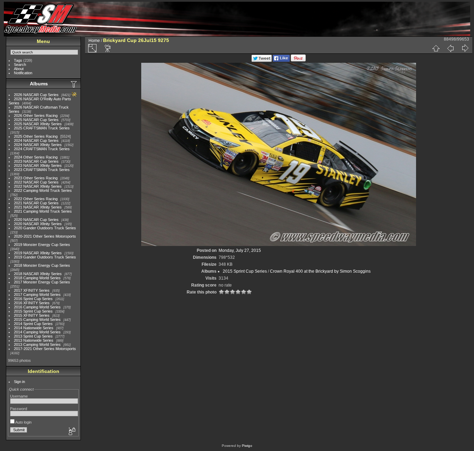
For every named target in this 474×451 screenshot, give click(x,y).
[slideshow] (108, 48)
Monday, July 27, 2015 (240, 250)
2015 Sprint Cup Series (33, 311)
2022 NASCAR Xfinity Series (38, 186)
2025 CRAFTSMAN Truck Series (42, 128)
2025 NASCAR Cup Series (36, 120)
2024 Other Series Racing (36, 157)
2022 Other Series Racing (36, 199)
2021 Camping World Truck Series (43, 211)
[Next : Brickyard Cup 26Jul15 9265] (465, 48)
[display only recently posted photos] (74, 83)
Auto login (23, 422)
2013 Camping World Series (37, 344)
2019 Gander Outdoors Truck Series (45, 257)
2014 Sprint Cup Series (33, 324)
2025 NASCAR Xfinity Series (38, 124)
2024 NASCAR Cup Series (36, 140)
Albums (39, 83)
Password (18, 409)
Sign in (19, 382)
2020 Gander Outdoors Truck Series (45, 228)
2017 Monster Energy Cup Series (42, 282)
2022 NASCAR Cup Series (36, 182)
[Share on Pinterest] (298, 60)
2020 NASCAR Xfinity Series (38, 224)
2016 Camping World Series (37, 307)
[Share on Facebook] (281, 60)
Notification (23, 73)
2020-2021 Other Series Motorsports (45, 236)
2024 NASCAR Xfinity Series (38, 145)
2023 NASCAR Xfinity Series (38, 165)
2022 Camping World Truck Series (43, 190)
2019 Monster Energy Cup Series (42, 244)
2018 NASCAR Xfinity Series (38, 274)
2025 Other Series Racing (36, 136)
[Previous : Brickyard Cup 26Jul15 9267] (450, 48)
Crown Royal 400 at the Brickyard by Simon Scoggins (320, 271)
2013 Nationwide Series (33, 340)
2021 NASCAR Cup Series (36, 203)
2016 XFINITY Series (32, 303)
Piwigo (247, 446)
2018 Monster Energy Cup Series (42, 265)
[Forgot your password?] (71, 431)
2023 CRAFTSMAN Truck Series (42, 170)
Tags (18, 60)
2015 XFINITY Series (32, 315)
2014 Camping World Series (37, 332)
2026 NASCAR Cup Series (36, 95)
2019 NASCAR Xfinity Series (38, 253)
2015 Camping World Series (37, 319)
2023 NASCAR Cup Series (36, 161)
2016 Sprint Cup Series (33, 299)
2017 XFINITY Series (32, 290)
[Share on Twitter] (262, 60)
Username (19, 396)
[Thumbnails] (436, 48)
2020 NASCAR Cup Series (36, 220)
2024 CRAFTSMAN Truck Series (42, 149)
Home (94, 40)
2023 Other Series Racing (36, 178)
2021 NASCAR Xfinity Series (38, 207)
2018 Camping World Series (37, 278)
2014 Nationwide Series (33, 328)
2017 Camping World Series (37, 294)
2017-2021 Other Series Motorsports (45, 349)
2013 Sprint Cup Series (33, 336)
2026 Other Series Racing (36, 115)
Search (20, 64)
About (19, 69)
